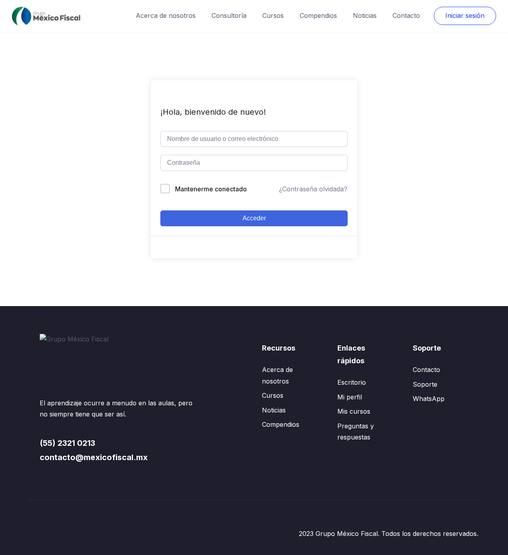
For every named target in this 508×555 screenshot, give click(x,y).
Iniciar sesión (465, 15)
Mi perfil (349, 397)
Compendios (318, 15)
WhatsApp (428, 399)
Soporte (425, 384)
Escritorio (351, 382)
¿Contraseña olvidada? (313, 189)
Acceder (254, 218)
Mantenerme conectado (211, 189)
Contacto (406, 15)
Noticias (365, 15)
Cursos (273, 15)
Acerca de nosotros (166, 15)
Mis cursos (353, 411)
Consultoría (229, 15)
